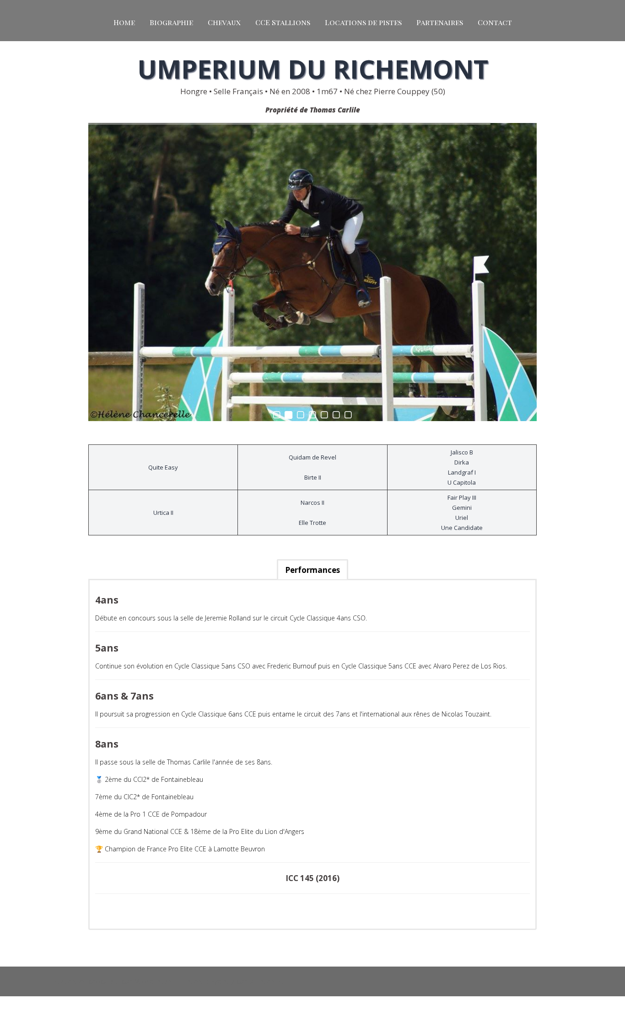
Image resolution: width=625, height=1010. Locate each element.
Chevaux (224, 22)
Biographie (171, 22)
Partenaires (439, 22)
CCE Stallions (282, 22)
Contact (495, 22)
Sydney (222, 981)
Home (124, 22)
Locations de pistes (363, 22)
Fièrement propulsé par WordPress (112, 981)
